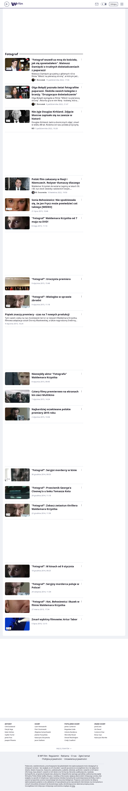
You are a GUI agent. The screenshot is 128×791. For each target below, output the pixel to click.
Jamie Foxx (8, 738)
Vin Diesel (97, 729)
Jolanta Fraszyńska (41, 735)
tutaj (73, 786)
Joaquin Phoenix (10, 740)
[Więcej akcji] (81, 59)
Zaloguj (113, 4)
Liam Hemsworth (40, 727)
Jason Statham (40, 740)
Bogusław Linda (69, 729)
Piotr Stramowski (40, 729)
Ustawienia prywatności (75, 759)
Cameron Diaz (99, 732)
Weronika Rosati (70, 735)
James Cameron (70, 727)
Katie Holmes (9, 732)
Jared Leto (97, 727)
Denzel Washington (71, 738)
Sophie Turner (9, 735)
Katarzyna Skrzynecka (42, 738)
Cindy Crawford (69, 740)
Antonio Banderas (70, 732)
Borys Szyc (98, 735)
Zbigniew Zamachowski (43, 732)
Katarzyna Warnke (100, 738)
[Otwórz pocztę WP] (97, 4)
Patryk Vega (9, 729)
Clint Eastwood (10, 727)
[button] (104, 4)
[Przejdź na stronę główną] (6, 5)
